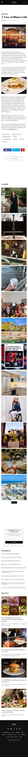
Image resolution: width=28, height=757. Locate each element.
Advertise (8, 739)
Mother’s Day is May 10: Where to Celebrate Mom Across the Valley (13, 711)
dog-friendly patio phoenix (6, 136)
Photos (16, 737)
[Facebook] (11, 729)
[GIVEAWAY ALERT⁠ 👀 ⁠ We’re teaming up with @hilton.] (14, 383)
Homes (7, 737)
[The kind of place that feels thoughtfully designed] (14, 252)
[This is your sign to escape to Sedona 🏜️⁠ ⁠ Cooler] (14, 435)
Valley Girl (4, 734)
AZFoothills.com (6, 551)
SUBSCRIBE (14, 542)
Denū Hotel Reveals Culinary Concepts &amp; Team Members (12, 579)
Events (20, 737)
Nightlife (23, 734)
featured (15, 136)
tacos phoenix (4, 141)
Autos (19, 734)
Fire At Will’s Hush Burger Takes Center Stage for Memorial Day (13, 681)
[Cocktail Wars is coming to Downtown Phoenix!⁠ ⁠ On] (14, 357)
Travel (22, 732)
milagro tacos (22, 139)
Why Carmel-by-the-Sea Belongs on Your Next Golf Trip (11, 557)
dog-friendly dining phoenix (16, 134)
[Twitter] (14, 729)
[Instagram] (8, 729)
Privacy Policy (13, 739)
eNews (12, 732)
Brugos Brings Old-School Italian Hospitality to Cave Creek (13, 650)
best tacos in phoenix (5, 134)
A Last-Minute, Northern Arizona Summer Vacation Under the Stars (13, 587)
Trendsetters (9, 734)
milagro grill (15, 139)
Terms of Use (19, 739)
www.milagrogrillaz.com (12, 129)
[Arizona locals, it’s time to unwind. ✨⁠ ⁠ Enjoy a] (14, 331)
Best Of (12, 737)
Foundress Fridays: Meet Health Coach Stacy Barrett (10, 553)
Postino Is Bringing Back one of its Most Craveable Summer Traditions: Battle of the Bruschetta (12, 619)
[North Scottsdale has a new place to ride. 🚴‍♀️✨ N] (14, 304)
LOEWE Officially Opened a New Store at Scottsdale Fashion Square (13, 567)
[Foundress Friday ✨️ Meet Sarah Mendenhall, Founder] (14, 409)
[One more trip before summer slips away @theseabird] (14, 278)
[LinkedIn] (20, 729)
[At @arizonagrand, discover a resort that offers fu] (14, 461)
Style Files (18, 732)
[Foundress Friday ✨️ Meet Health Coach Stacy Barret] (14, 200)
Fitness (15, 734)
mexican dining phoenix (6, 139)
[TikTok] (17, 729)
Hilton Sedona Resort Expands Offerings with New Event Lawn (12, 576)
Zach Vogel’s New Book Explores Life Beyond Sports (10, 560)
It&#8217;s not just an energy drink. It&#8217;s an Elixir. (11, 564)
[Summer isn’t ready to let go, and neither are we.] (14, 487)
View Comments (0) (14, 158)
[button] (2, 2)
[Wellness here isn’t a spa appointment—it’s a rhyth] (14, 226)
